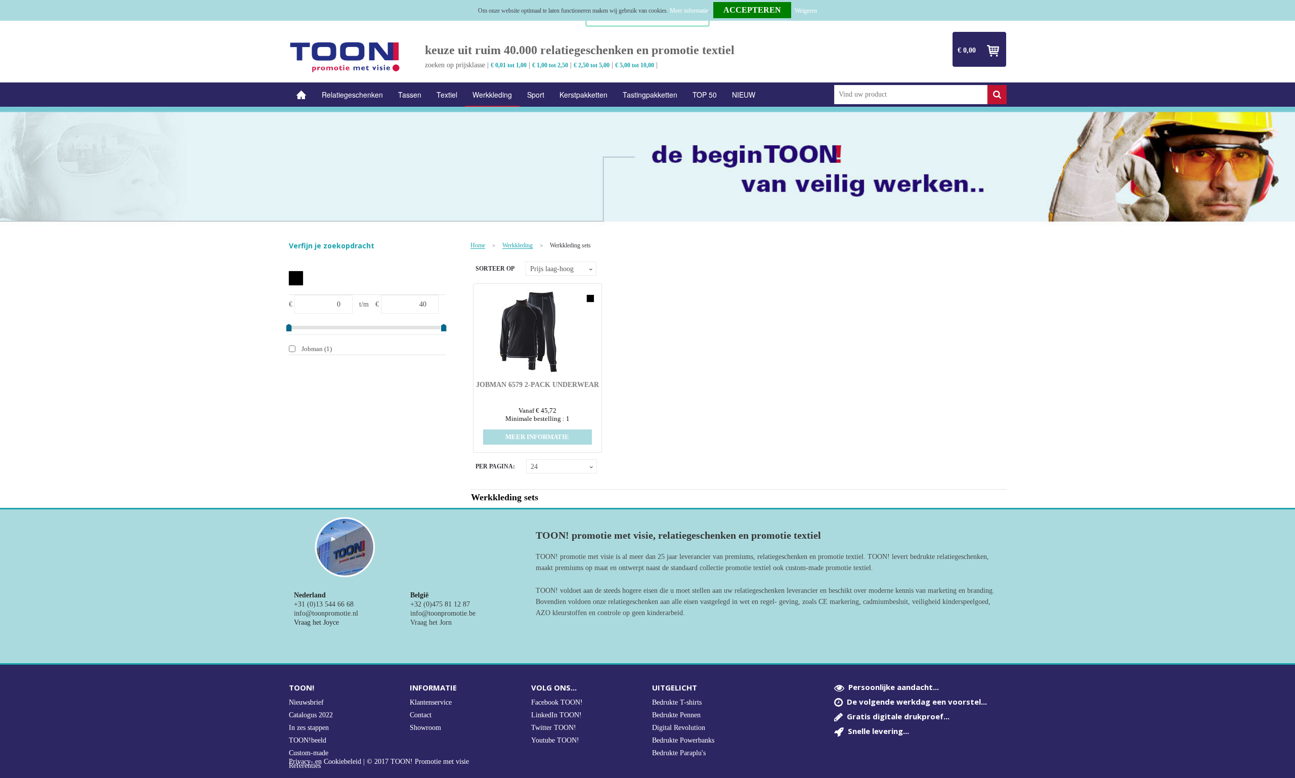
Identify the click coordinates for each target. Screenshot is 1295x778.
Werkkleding (492, 95)
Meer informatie (689, 10)
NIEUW (743, 95)
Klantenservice (431, 702)
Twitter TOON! (553, 727)
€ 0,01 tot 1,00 (509, 65)
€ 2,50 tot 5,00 (592, 65)
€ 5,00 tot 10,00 (634, 65)
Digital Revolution (678, 727)
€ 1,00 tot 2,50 (550, 65)
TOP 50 (705, 95)
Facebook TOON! (557, 702)
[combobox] (910, 94)
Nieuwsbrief (306, 702)
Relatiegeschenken (352, 95)
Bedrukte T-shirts (677, 702)
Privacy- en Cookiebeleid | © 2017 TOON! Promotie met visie (379, 761)
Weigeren (806, 10)
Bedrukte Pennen (676, 715)
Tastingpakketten (650, 95)
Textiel (447, 95)
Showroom (425, 727)
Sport (535, 95)
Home (301, 95)
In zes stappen (309, 727)
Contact (420, 715)
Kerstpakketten (583, 95)
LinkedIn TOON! (556, 715)
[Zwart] (296, 278)
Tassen (409, 95)
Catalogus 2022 (311, 715)
